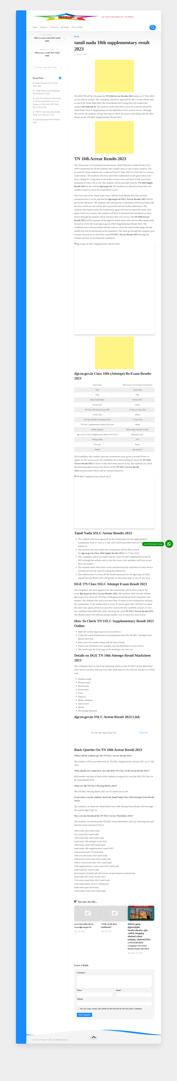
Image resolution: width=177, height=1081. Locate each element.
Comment (81, 973)
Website (80, 999)
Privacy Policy (77, 27)
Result (76, 37)
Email (119, 990)
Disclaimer (65, 27)
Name (80, 990)
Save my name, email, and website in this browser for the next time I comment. (111, 1009)
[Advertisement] (114, 76)
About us (43, 27)
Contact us (54, 27)
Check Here (143, 733)
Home (35, 27)
